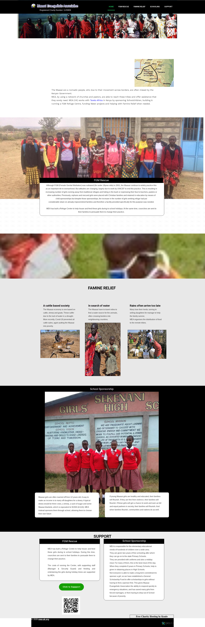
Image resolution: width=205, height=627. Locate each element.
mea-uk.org (43, 619)
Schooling (155, 7)
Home (111, 7)
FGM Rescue (123, 7)
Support (168, 7)
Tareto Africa (96, 100)
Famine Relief (139, 7)
